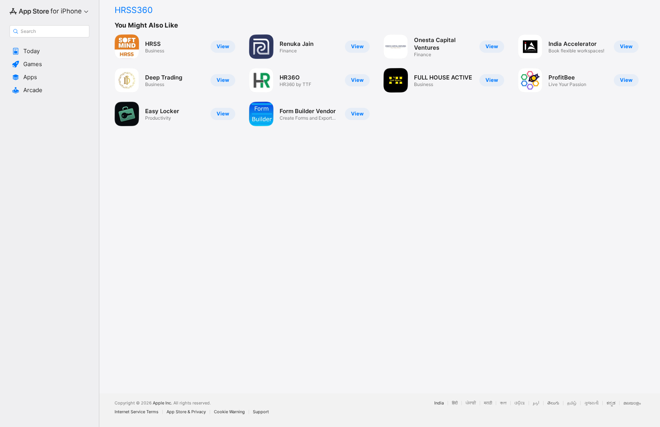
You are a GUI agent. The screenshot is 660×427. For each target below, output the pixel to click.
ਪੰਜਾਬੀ (471, 403)
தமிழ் (571, 403)
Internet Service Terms (137, 412)
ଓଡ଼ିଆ (519, 403)
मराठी (488, 403)
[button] (49, 51)
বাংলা (503, 403)
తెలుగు (553, 403)
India (439, 403)
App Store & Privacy (186, 412)
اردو (536, 403)
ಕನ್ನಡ (611, 403)
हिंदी (455, 403)
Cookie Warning (229, 412)
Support (261, 412)
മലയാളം (632, 403)
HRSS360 (134, 10)
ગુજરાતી (591, 403)
